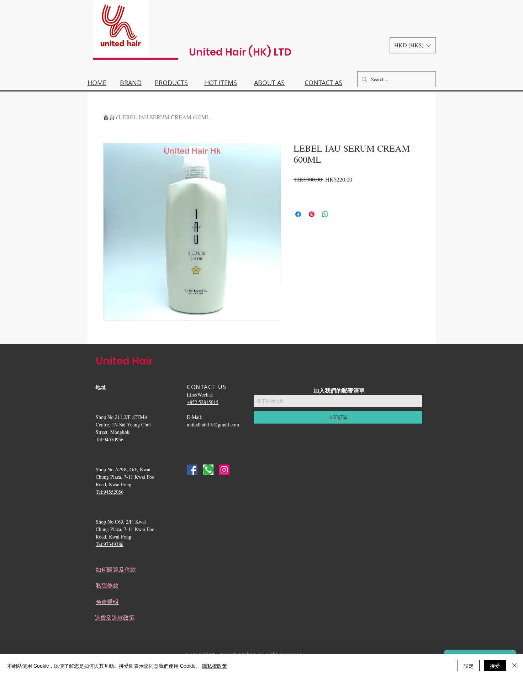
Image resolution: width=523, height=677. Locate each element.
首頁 (109, 117)
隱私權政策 (214, 665)
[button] (413, 45)
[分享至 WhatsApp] (325, 214)
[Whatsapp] (208, 470)
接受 (495, 665)
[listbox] (413, 45)
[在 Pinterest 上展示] (311, 214)
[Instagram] (224, 470)
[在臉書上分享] (298, 214)
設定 (469, 665)
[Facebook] (192, 470)
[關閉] (514, 665)
